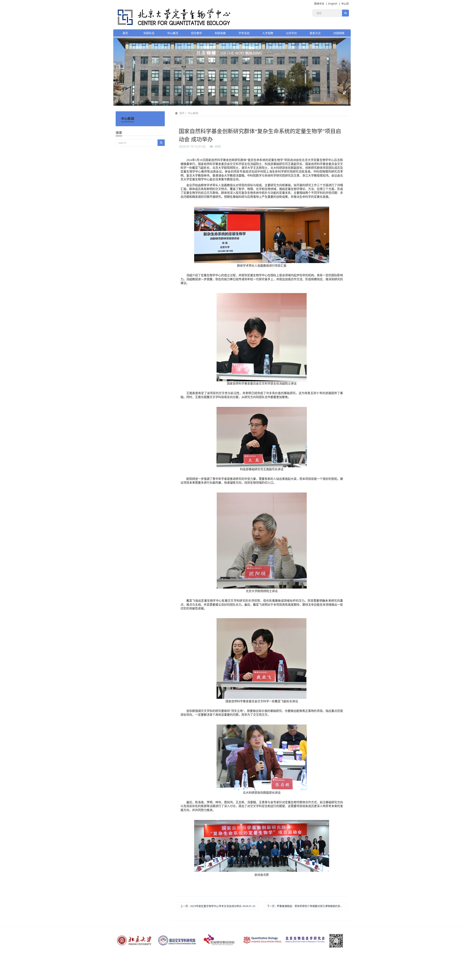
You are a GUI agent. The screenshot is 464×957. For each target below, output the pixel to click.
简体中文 (319, 3)
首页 (125, 33)
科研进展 (220, 33)
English (332, 3)
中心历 (345, 3)
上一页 (217, 906)
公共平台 (291, 33)
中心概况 (172, 33)
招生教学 (196, 33)
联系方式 (315, 33)
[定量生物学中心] (172, 16)
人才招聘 (267, 33)
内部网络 (339, 33)
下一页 (306, 906)
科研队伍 (149, 33)
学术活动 (244, 33)
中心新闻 (193, 113)
